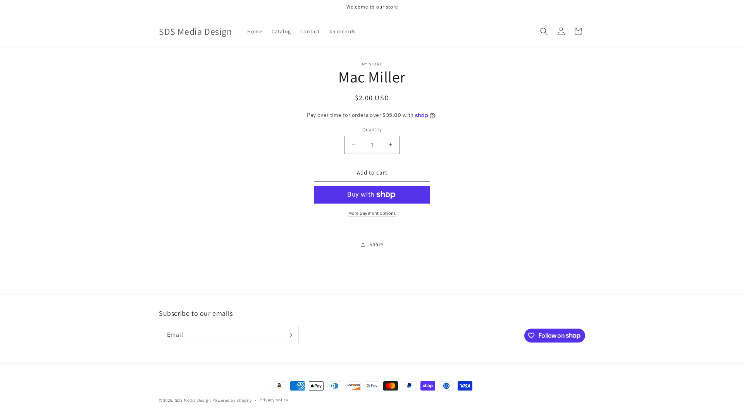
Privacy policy (274, 400)
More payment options (372, 213)
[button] (544, 31)
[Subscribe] (289, 335)
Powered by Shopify (232, 400)
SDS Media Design (193, 400)
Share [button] (376, 244)
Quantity (372, 129)
